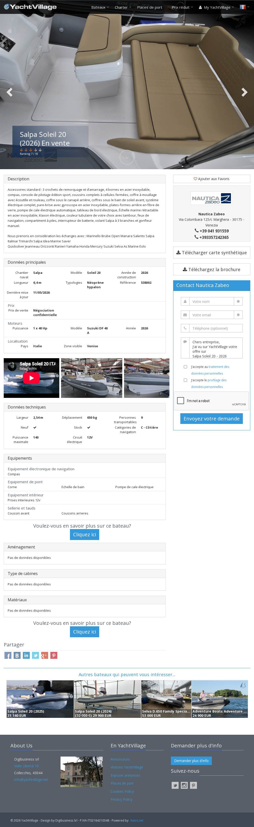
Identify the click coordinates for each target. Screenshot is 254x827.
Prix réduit (181, 7)
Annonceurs (120, 759)
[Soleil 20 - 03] (92, 378)
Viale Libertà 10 (26, 765)
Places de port (149, 7)
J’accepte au (210, 370)
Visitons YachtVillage (127, 767)
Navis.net (136, 820)
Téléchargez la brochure (213, 269)
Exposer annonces (125, 775)
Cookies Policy (122, 791)
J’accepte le (208, 383)
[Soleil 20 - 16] (162, 378)
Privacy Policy (121, 799)
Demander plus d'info (191, 760)
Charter (121, 7)
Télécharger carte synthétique (214, 252)
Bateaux (98, 7)
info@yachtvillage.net (31, 779)
